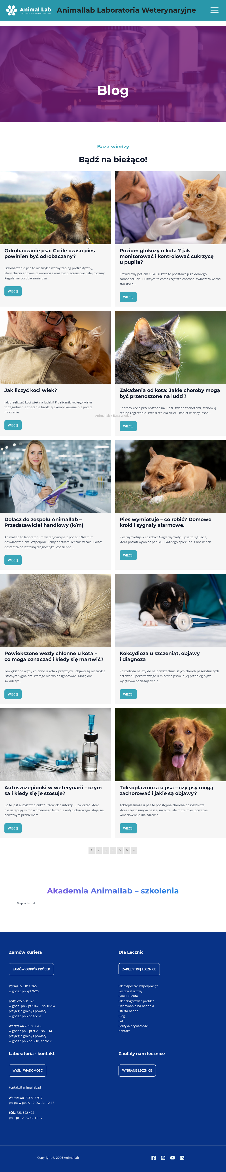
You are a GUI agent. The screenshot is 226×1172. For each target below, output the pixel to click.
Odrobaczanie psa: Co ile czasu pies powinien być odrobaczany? (49, 253)
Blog (122, 1016)
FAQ (121, 1021)
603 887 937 (33, 1098)
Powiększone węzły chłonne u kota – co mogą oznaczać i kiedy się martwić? (54, 656)
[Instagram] (163, 1157)
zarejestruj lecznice (139, 969)
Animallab (102, 415)
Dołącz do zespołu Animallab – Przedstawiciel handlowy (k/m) (43, 522)
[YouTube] (172, 1157)
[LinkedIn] (182, 1157)
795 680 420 (25, 1001)
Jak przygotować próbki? (136, 1001)
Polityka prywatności (134, 1026)
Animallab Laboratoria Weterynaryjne (126, 10)
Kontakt (124, 1031)
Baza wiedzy (122, 415)
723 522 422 (25, 1112)
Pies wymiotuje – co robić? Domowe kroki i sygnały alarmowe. (165, 522)
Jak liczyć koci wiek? (30, 390)
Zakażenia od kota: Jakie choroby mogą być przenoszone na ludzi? (170, 393)
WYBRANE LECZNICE (137, 1070)
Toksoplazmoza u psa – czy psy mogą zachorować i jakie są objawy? (166, 790)
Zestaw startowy (130, 991)
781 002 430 (33, 1026)
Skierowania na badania (136, 1006)
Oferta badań (128, 1011)
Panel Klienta (128, 996)
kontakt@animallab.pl (25, 1087)
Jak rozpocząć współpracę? (138, 986)
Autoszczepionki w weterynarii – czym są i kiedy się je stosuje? (53, 790)
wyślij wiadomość (28, 1070)
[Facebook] (153, 1157)
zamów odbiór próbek (31, 969)
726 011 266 (28, 986)
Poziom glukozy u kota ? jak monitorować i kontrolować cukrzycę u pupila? (167, 256)
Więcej (13, 291)
